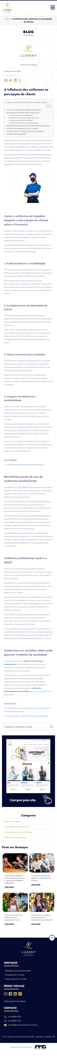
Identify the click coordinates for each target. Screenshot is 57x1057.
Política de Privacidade (14, 1001)
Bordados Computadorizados (18, 971)
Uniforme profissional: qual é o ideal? (22, 129)
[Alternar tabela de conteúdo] (47, 106)
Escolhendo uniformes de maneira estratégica (28, 716)
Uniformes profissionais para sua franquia (26, 465)
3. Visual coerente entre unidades (21, 120)
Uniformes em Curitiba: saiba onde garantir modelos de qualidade (25, 132)
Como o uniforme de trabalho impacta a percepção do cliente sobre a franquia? (23, 111)
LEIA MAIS (9, 887)
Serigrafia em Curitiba (14, 975)
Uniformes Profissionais (15, 837)
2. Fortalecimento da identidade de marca (24, 118)
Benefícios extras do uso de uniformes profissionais (28, 126)
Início (7, 19)
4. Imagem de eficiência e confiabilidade (23, 123)
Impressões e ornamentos (16, 827)
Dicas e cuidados (12, 821)
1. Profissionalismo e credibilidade (21, 115)
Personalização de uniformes (18, 832)
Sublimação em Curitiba (15, 979)
